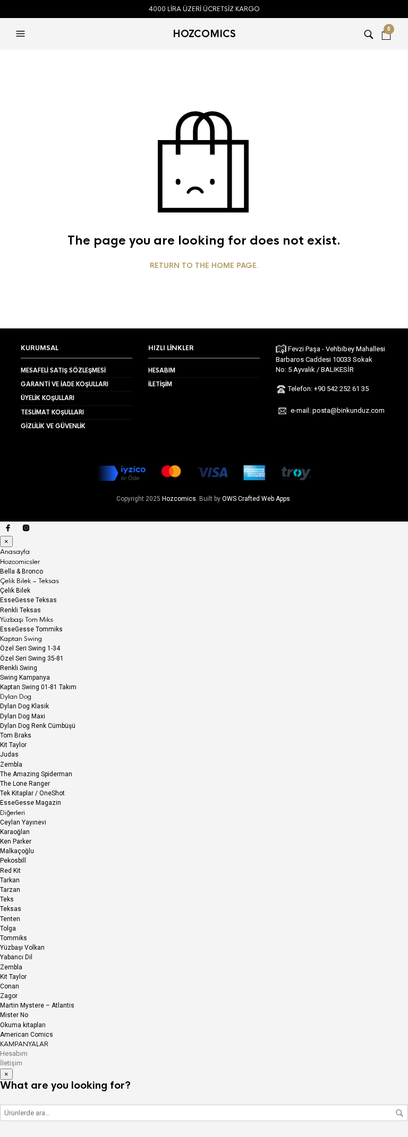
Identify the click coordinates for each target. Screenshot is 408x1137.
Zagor (9, 996)
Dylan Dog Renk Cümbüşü (37, 726)
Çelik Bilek (15, 590)
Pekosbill (13, 860)
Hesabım (161, 370)
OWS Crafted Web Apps (256, 498)
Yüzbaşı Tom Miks (26, 619)
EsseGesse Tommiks (31, 629)
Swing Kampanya (25, 677)
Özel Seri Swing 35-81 (32, 658)
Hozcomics (179, 498)
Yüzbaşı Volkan (22, 947)
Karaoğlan (15, 832)
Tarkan (10, 880)
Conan (9, 986)
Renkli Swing (18, 668)
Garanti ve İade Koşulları (64, 384)
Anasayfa (15, 552)
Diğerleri (12, 813)
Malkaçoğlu (17, 851)
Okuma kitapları (23, 1025)
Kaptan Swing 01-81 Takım (38, 687)
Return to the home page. (204, 266)
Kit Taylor (13, 745)
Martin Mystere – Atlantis (37, 1005)
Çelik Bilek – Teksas (29, 581)
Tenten (10, 919)
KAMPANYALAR (24, 1044)
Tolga (8, 928)
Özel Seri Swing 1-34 (30, 648)
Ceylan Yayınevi (23, 822)
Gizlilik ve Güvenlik (53, 426)
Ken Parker (15, 841)
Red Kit (10, 870)
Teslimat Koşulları (52, 412)
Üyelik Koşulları (47, 398)
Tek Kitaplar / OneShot (32, 793)
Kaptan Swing (21, 639)
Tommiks (13, 938)
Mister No (14, 1015)
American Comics (26, 1034)
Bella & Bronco (21, 571)
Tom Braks (15, 735)
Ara (399, 1113)
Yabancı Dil (16, 957)
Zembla (11, 764)
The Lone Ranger (25, 783)
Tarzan (10, 889)
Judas (9, 754)
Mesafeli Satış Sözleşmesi (63, 370)
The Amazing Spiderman (36, 774)
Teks (7, 899)
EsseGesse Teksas (28, 600)
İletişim (160, 384)
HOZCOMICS (204, 34)
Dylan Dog (15, 696)
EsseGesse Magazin (30, 802)
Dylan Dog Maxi (22, 716)
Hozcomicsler (20, 562)
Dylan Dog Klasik (24, 706)
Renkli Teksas (20, 610)
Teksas (10, 909)
